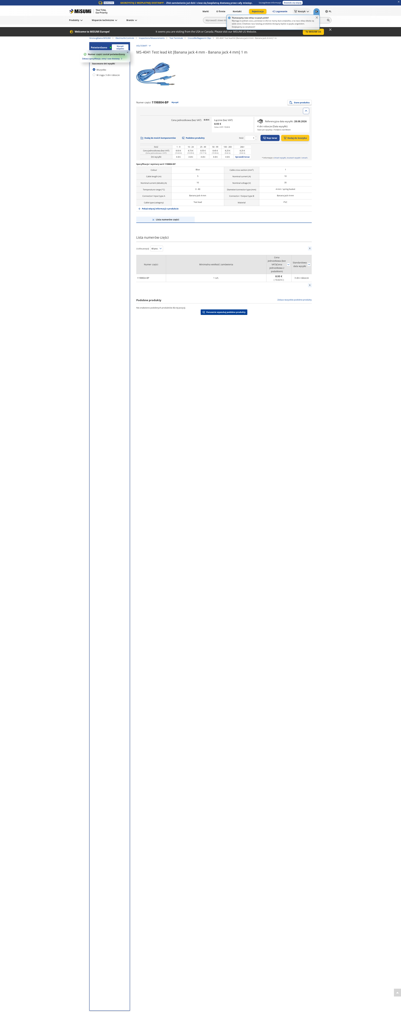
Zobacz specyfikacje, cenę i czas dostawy (101, 58)
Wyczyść (175, 102)
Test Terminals (176, 38)
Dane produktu (302, 102)
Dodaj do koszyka (297, 137)
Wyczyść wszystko (120, 47)
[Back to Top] (397, 993)
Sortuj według (288, 264)
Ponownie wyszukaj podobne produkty (225, 312)
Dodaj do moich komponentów (160, 137)
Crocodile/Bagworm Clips (199, 38)
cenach (304, 158)
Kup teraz (272, 137)
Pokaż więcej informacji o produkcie (160, 208)
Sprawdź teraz (242, 156)
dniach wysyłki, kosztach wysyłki (287, 158)
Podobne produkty (195, 137)
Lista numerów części (167, 219)
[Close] (316, 17)
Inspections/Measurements (152, 38)
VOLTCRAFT (141, 45)
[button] (293, 3)
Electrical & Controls (125, 38)
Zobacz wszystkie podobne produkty (294, 299)
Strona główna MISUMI (100, 38)
